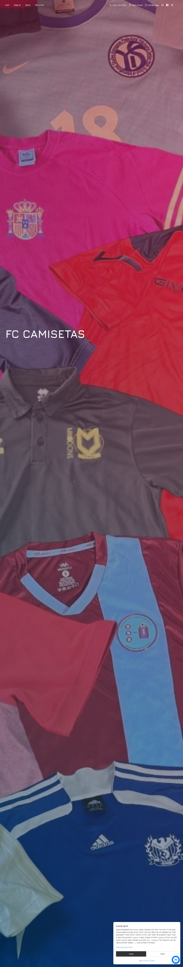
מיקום (27, 5)
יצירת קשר (39, 5)
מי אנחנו (17, 5)
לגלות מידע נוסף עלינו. (124, 947)
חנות (7, 5)
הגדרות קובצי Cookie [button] (147, 960)
